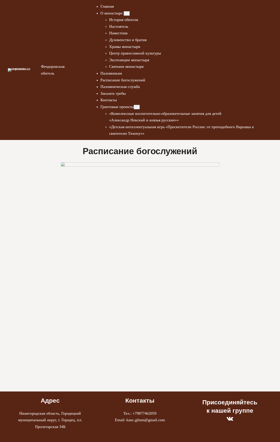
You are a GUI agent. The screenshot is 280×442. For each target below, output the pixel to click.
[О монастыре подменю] (127, 13)
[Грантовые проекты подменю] (137, 107)
